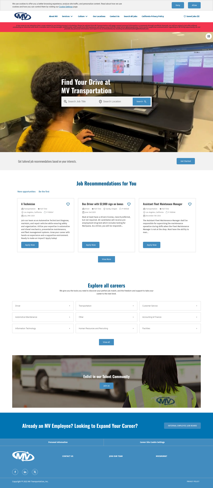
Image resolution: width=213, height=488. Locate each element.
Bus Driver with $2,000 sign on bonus (102, 204)
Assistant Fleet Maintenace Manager (162, 204)
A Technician (28, 204)
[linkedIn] (25, 472)
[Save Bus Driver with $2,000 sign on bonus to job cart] (129, 204)
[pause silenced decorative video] (209, 36)
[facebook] (15, 472)
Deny (178, 5)
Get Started (186, 161)
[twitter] (35, 472)
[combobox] (79, 102)
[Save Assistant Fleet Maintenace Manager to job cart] (190, 204)
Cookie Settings (66, 7)
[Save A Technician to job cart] (68, 204)
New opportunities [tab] (27, 191)
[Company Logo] (22, 16)
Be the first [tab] (44, 191)
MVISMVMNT (161, 456)
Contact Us (114, 16)
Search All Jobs (130, 16)
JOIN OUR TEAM (116, 456)
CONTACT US (67, 456)
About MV (53, 16)
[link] (106, 386)
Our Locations (99, 16)
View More (106, 259)
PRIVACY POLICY (193, 481)
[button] (106, 342)
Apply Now (30, 245)
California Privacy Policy (153, 16)
